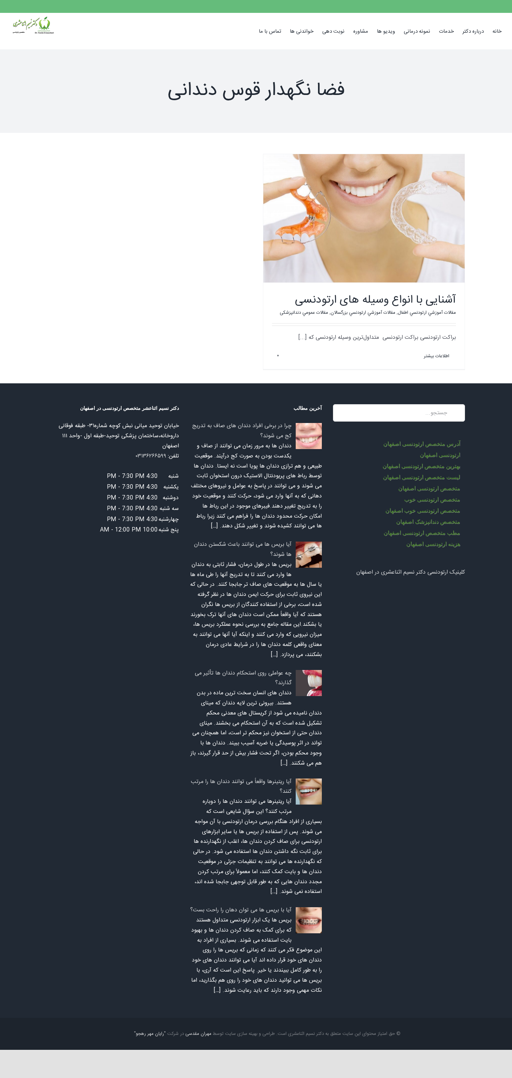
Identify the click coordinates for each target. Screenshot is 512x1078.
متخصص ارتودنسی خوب (432, 499)
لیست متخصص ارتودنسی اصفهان (421, 477)
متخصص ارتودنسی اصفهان (429, 488)
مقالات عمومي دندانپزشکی (304, 313)
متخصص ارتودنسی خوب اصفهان (422, 510)
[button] (248, 31)
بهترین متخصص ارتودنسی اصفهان (421, 466)
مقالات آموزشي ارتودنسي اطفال (427, 313)
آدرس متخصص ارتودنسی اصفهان (421, 444)
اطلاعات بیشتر (437, 356)
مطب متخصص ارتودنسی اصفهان (421, 533)
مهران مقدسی (198, 1034)
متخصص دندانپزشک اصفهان (428, 522)
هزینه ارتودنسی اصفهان (433, 544)
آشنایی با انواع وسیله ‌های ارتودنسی (375, 300)
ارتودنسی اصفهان (440, 455)
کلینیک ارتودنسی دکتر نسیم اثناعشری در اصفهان (410, 572)
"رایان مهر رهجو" (150, 1034)
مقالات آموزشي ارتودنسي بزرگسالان (363, 313)
